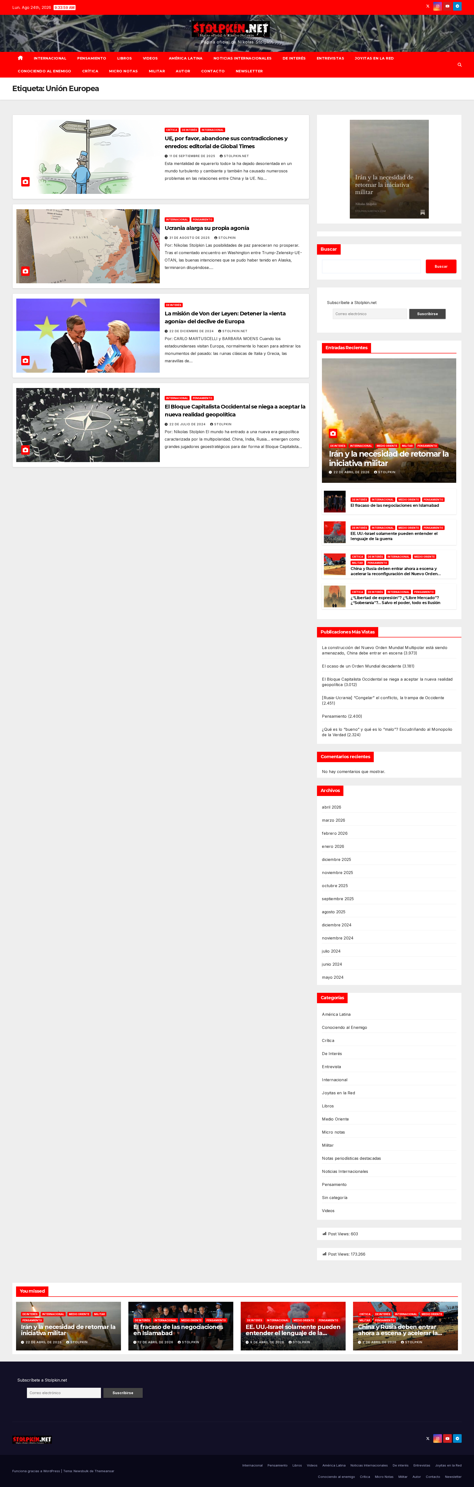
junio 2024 (332, 964)
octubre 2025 (335, 885)
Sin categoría (334, 1197)
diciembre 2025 (336, 859)
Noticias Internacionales (243, 58)
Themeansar (104, 1471)
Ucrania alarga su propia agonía (207, 228)
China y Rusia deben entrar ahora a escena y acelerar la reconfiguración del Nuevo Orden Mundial (394, 573)
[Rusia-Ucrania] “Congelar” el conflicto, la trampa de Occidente (383, 697)
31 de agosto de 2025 (190, 238)
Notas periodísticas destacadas (351, 1158)
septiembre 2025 (338, 898)
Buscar (329, 249)
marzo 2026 (333, 820)
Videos (150, 58)
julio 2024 (331, 951)
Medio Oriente (387, 445)
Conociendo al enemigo (44, 71)
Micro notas (333, 1132)
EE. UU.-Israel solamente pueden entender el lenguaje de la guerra (293, 1333)
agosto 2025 (333, 911)
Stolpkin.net (236, 156)
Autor (183, 71)
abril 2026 (331, 807)
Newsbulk (81, 1471)
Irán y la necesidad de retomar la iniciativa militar (389, 458)
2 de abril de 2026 (380, 1342)
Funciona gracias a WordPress (36, 1471)
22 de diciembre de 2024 (192, 331)
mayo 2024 (333, 977)
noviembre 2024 (338, 938)
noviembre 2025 (337, 872)
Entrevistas (330, 58)
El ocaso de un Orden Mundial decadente (361, 666)
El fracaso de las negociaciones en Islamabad (395, 505)
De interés (294, 58)
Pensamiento (91, 58)
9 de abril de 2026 (267, 1342)
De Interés (189, 129)
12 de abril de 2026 (156, 1342)
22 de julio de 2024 (188, 424)
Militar (157, 71)
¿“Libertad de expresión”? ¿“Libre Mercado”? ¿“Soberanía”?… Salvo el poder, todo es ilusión (395, 600)
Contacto (213, 71)
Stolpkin (227, 238)
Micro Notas (123, 71)
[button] (460, 64)
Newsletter (249, 71)
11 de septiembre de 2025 (192, 156)
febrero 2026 (334, 833)
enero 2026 (333, 846)
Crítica (90, 71)
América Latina (186, 58)
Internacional (50, 58)
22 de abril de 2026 (352, 472)
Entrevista (331, 1066)
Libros (124, 58)
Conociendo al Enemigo (344, 1027)
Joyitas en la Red (374, 58)
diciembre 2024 (337, 924)
